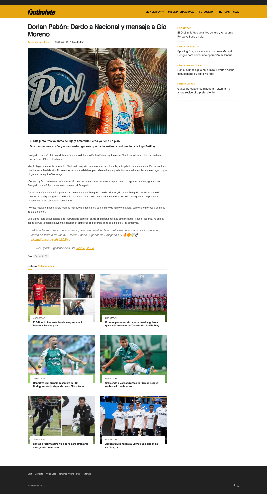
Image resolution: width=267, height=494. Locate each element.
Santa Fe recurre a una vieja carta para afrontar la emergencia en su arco (60, 445)
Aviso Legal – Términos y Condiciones (63, 473)
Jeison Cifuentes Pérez (39, 41)
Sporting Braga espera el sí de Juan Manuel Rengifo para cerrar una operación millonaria (204, 53)
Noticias (224, 11)
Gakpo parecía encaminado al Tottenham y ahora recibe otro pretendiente (203, 90)
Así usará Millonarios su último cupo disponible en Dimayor (132, 445)
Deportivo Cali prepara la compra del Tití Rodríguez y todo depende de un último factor (59, 384)
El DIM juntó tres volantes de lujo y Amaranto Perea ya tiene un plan (75, 141)
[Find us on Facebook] (234, 486)
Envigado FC (41, 256)
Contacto (39, 473)
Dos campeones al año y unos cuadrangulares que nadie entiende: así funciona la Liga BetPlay (93, 146)
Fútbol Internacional (180, 11)
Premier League (186, 84)
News (236, 11)
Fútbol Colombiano (188, 46)
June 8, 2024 (85, 248)
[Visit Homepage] (41, 12)
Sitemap (87, 473)
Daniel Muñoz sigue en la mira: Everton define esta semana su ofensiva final (205, 72)
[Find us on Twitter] (238, 486)
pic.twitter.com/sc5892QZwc (50, 239)
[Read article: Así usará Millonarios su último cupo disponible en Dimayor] (133, 420)
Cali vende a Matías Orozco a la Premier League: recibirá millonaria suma (132, 384)
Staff (30, 473)
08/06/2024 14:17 (63, 41)
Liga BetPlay (78, 41)
